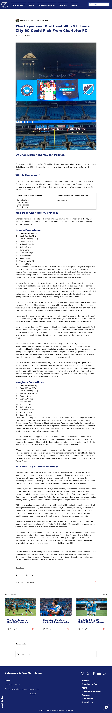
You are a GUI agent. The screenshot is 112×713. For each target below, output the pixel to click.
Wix (72, 710)
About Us (87, 702)
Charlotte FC (20, 568)
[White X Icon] (88, 674)
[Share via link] (33, 575)
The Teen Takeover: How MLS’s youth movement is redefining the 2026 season (19, 621)
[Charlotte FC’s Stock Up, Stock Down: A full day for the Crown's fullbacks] (56, 607)
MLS (84, 688)
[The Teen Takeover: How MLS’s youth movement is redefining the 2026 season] (20, 607)
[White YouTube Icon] (99, 674)
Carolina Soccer (91, 691)
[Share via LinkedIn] (27, 575)
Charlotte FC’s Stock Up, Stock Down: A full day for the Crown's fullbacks (55, 621)
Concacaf (87, 698)
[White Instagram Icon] (82, 674)
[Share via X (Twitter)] (22, 575)
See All (105, 594)
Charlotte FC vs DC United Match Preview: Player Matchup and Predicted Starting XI (90, 621)
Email (8, 680)
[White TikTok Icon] (104, 674)
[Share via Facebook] (17, 575)
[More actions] (95, 20)
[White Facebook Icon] (93, 674)
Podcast (86, 695)
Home (85, 680)
